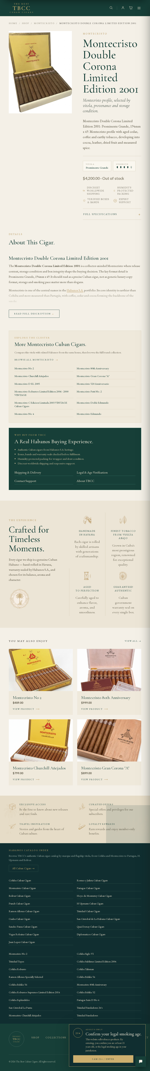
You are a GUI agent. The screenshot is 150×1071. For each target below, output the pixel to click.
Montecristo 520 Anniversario (93, 383)
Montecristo (44, 23)
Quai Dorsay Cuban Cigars (90, 926)
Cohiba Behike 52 (86, 992)
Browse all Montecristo (36, 359)
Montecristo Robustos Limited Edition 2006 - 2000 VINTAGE (41, 393)
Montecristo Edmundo (89, 414)
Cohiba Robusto (17, 969)
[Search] (111, 8)
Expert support (125, 201)
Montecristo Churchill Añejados (31, 376)
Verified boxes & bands (98, 201)
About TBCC (85, 481)
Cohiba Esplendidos (19, 1000)
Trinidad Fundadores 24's (90, 1007)
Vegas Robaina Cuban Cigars (24, 934)
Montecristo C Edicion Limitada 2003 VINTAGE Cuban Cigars (40, 404)
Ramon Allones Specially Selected (26, 977)
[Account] (123, 8)
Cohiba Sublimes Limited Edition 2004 (96, 961)
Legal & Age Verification (92, 472)
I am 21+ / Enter (103, 1059)
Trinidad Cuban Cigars (88, 911)
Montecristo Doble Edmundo (93, 402)
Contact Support (25, 481)
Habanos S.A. (75, 290)
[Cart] (131, 8)
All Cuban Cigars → (23, 868)
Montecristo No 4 (24, 414)
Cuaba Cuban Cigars (19, 919)
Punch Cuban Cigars (19, 903)
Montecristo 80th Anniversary (93, 368)
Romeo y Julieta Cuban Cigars (92, 880)
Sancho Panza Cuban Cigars (23, 926)
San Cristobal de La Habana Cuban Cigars (98, 919)
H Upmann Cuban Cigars (90, 903)
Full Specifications (100, 214)
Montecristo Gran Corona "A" (93, 376)
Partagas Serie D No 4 (88, 1000)
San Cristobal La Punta (20, 1007)
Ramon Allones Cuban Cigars (24, 911)
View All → (133, 641)
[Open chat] (140, 1061)
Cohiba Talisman (85, 969)
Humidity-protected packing (125, 190)
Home (13, 23)
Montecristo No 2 (24, 368)
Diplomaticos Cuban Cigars (91, 934)
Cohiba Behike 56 (18, 984)
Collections (56, 1037)
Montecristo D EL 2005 (27, 383)
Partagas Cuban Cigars (88, 888)
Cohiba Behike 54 (86, 977)
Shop (25, 23)
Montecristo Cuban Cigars (22, 888)
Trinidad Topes (16, 961)
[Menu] (139, 8)
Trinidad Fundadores (87, 1015)
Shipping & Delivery (27, 472)
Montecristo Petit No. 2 (89, 391)
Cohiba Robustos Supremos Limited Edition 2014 (34, 992)
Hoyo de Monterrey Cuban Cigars (94, 895)
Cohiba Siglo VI (85, 953)
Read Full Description (34, 313)
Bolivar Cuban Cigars (20, 895)
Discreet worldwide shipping (95, 190)
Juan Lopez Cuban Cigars (22, 942)
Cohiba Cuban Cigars (20, 880)
